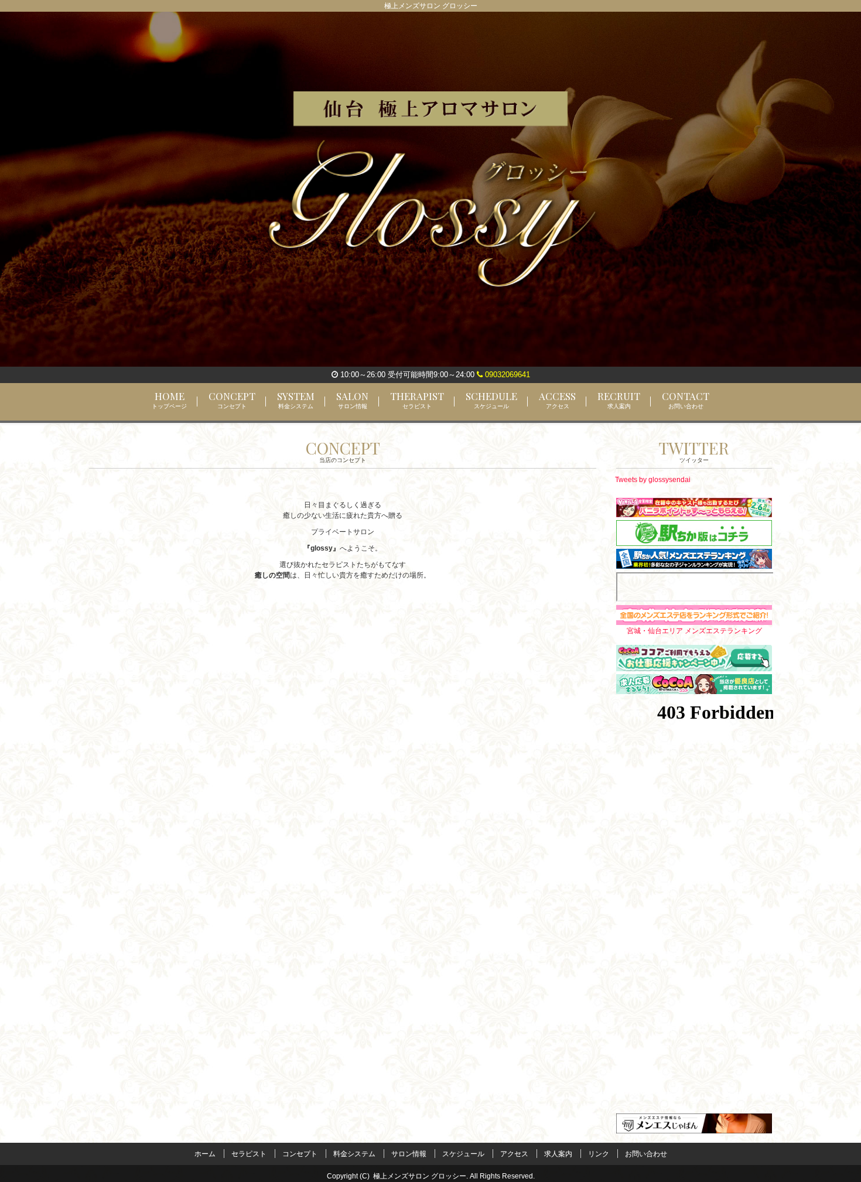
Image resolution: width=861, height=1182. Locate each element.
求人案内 (558, 1154)
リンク (598, 1154)
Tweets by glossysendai (653, 480)
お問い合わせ (646, 1154)
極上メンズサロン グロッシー (419, 1176)
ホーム (205, 1154)
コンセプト (299, 1154)
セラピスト (248, 1154)
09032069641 (506, 374)
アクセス (514, 1154)
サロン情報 (408, 1154)
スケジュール (463, 1154)
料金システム (354, 1154)
